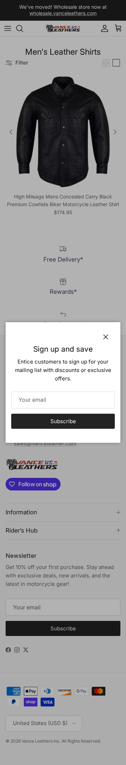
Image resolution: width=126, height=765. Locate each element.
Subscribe (63, 421)
